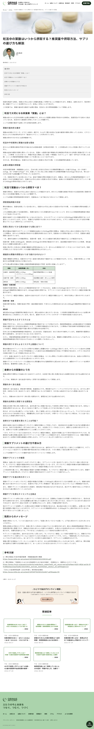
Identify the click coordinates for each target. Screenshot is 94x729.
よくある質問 (69, 714)
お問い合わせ (53, 720)
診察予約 (86, 3)
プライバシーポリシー (9, 720)
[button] (47, 69)
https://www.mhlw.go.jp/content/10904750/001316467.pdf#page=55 (31, 572)
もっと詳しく (47, 599)
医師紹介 (67, 3)
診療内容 (61, 3)
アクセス (77, 3)
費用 (72, 3)
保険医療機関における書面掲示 (24, 720)
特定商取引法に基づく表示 (41, 720)
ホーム (47, 3)
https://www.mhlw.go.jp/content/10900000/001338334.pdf (27, 559)
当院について (54, 3)
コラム (52, 714)
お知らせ (12, 714)
